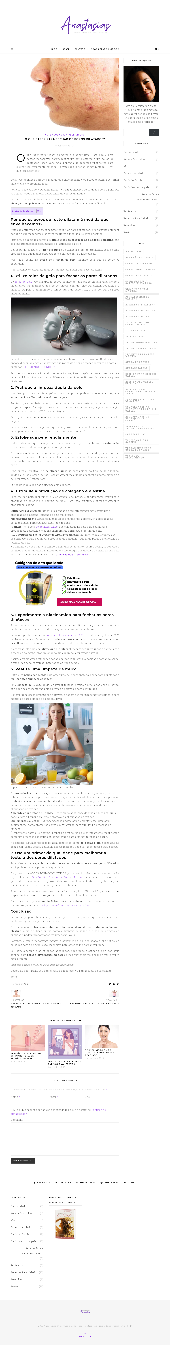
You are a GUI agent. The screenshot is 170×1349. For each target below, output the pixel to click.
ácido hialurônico (47, 526)
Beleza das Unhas (134, 159)
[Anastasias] (85, 22)
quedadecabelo (136, 368)
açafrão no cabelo (139, 257)
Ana (25, 983)
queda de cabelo (137, 362)
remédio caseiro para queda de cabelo (137, 419)
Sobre (66, 49)
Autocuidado (131, 152)
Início (54, 49)
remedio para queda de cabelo (140, 400)
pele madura (134, 336)
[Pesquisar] (154, 132)
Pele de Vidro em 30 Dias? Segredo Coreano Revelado (100, 1052)
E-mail (53, 1096)
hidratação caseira (140, 310)
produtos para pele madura (139, 355)
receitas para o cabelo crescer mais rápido (140, 391)
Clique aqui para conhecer (72, 554)
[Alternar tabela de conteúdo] (37, 211)
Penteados (130, 211)
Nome (15, 1096)
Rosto (80, 135)
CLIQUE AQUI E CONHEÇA (39, 367)
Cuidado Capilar (133, 180)
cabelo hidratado (138, 263)
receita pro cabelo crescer (139, 383)
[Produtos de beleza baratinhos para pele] (114, 993)
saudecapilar (135, 434)
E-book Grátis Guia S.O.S (105, 49)
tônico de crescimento (134, 457)
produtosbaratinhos (141, 348)
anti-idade (133, 251)
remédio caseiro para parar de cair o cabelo (140, 409)
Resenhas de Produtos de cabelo (139, 427)
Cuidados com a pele (60, 135)
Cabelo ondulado (134, 173)
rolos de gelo (23, 281)
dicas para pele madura (137, 290)
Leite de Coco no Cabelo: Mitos (137, 323)
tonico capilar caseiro (136, 441)
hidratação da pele (139, 316)
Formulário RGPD (122, 1325)
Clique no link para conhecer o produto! (66, 905)
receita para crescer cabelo (141, 375)
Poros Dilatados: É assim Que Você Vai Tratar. (65, 1062)
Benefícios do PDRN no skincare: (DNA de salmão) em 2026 (26, 1056)
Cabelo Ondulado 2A (140, 269)
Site (87, 1096)
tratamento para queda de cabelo (138, 449)
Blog (126, 166)
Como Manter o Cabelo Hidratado (138, 282)
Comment (17, 1119)
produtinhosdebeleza (141, 342)
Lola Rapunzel (136, 330)
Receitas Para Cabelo (137, 218)
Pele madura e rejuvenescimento (148, 197)
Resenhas (129, 225)
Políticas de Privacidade (97, 1325)
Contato (80, 49)
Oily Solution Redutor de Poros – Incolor (58, 877)
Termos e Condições (71, 1325)
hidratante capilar (140, 304)
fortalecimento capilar (137, 298)
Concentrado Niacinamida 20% (65, 635)
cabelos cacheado (138, 275)
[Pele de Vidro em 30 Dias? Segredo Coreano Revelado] (16, 993)
